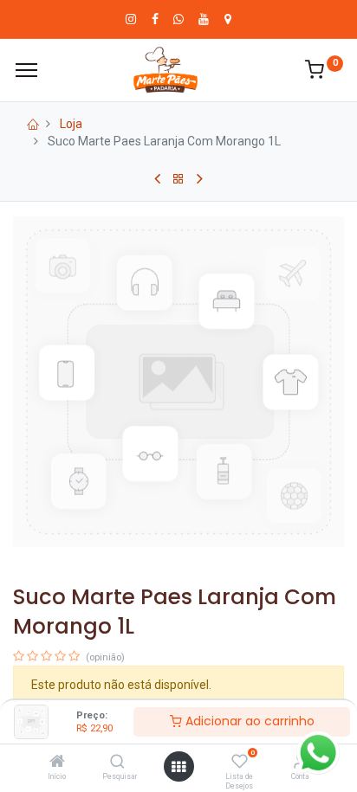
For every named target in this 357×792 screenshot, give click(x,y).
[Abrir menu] (178, 767)
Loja (71, 124)
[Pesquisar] (117, 762)
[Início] (57, 762)
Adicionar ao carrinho (248, 721)
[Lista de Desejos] (239, 762)
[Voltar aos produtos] (178, 179)
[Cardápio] (26, 70)
